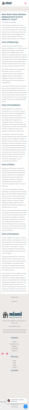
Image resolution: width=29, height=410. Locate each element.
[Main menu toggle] (25, 3)
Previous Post (14, 297)
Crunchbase (14, 348)
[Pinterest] (7, 354)
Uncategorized (7, 22)
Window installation (7, 237)
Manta (14, 341)
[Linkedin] (2, 354)
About (14, 365)
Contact (14, 367)
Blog (14, 363)
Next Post (14, 301)
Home (14, 360)
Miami (25, 136)
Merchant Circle (14, 344)
